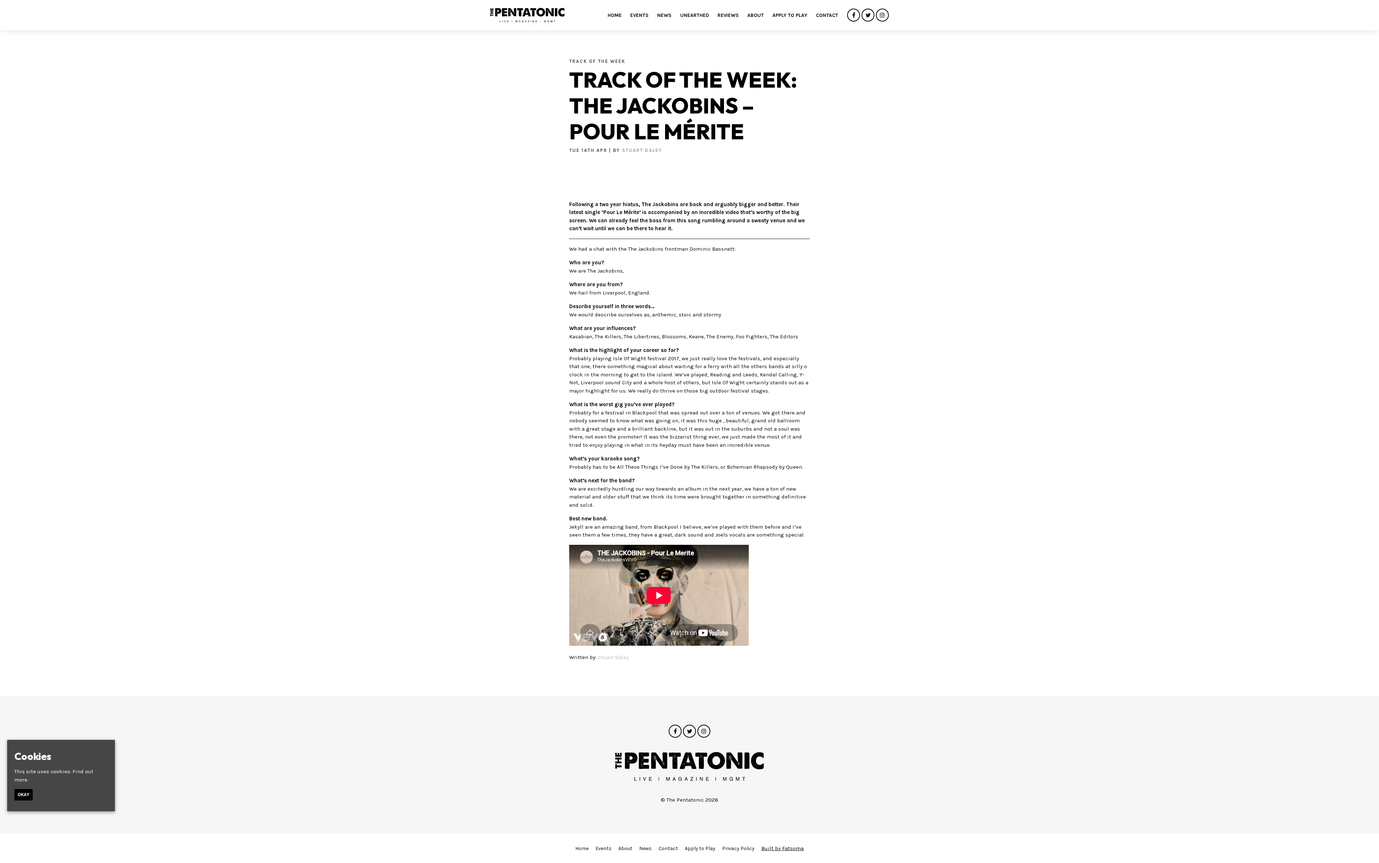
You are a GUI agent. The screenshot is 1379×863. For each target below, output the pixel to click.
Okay (23, 794)
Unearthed (694, 15)
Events (639, 15)
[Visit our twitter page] (868, 15)
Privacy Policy (738, 848)
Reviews (728, 15)
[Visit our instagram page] (882, 15)
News (664, 15)
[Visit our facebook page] (853, 15)
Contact (827, 15)
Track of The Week (597, 61)
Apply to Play (789, 15)
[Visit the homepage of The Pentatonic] (527, 15)
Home (615, 15)
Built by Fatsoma (782, 848)
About (755, 15)
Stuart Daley (642, 150)
